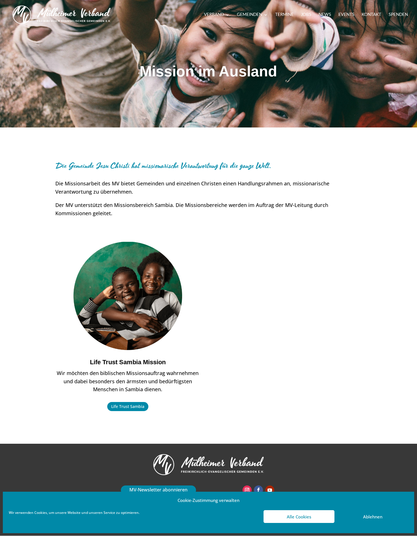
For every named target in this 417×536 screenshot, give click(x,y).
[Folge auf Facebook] (258, 490)
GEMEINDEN (249, 15)
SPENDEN (398, 15)
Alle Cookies (299, 517)
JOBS (306, 15)
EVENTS (346, 15)
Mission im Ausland (208, 71)
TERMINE (284, 15)
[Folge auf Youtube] (269, 490)
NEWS (325, 15)
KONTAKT (371, 15)
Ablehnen (372, 517)
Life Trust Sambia (127, 406)
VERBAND (214, 15)
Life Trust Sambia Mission (128, 362)
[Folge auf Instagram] (247, 490)
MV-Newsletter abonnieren (158, 490)
